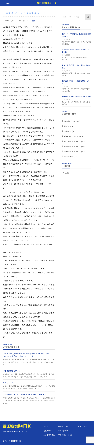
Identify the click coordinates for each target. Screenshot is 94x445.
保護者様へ (70, 156)
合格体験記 (47, 431)
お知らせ (69, 131)
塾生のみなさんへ (73, 136)
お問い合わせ (63, 431)
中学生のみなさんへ (74, 141)
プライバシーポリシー (66, 435)
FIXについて (47, 426)
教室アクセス (82, 426)
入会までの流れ (49, 435)
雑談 (33, 21)
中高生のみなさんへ (74, 146)
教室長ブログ (72, 121)
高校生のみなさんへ (74, 151)
